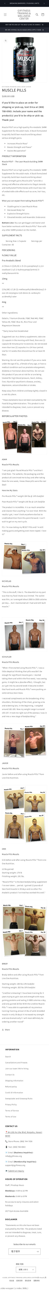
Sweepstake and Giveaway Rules (18, 1098)
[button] (5, 15)
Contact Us (10, 1074)
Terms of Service (12, 1110)
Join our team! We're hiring (16, 1068)
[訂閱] (37, 1251)
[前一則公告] (5, 3)
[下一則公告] (44, 3)
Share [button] (7, 1029)
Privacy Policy (11, 1104)
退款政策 (19, 1281)
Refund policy (11, 1086)
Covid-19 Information (14, 1092)
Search (8, 1056)
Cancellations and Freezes (16, 1062)
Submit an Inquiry (16, 1171)
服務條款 (37, 1281)
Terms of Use (10, 1116)
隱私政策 (28, 1281)
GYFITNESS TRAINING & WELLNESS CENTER (22, 1277)
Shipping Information (14, 1080)
